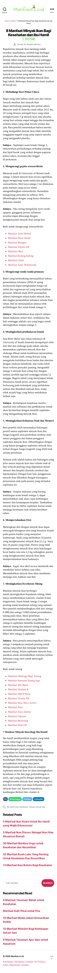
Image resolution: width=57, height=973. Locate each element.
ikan (17, 807)
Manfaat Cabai (16, 260)
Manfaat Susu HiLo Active (22, 702)
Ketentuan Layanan (19, 965)
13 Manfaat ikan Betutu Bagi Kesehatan (27, 865)
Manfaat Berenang (18, 720)
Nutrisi (13, 21)
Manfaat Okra (15, 251)
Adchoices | (8, 961)
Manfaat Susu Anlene (19, 711)
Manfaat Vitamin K (18, 689)
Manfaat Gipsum (17, 716)
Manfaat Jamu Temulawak (22, 264)
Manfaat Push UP (17, 725)
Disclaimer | (20, 961)
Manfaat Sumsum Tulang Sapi (24, 680)
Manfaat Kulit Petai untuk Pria (21, 910)
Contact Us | (32, 961)
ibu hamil (10, 807)
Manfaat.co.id (17, 956)
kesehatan (23, 807)
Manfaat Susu (15, 707)
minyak (32, 807)
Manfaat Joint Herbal (19, 233)
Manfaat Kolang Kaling (20, 255)
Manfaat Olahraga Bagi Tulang (24, 676)
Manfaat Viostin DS (18, 246)
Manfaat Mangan (17, 242)
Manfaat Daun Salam (19, 237)
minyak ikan (40, 807)
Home (7, 21)
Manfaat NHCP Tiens (19, 693)
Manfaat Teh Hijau (18, 684)
